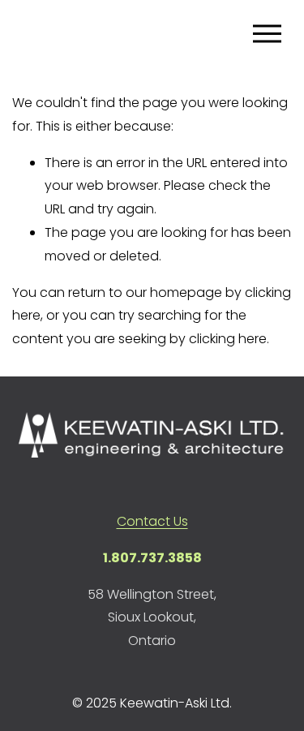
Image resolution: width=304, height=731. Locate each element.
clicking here (228, 338)
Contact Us (152, 521)
